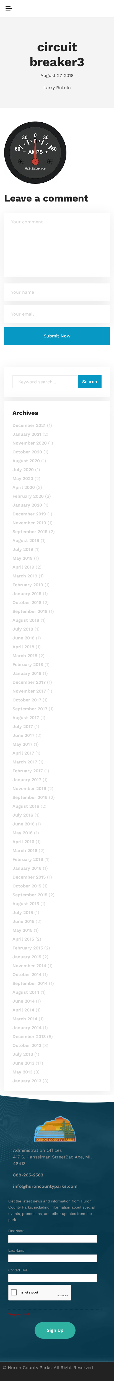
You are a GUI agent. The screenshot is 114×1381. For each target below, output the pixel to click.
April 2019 (23, 567)
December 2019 (29, 514)
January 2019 (27, 593)
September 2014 (30, 983)
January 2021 (26, 434)
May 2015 (22, 930)
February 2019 (27, 584)
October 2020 (27, 452)
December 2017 (29, 682)
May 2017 (22, 744)
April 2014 (23, 1010)
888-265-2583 (28, 1175)
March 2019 (24, 576)
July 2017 (22, 726)
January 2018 (27, 673)
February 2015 (27, 948)
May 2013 (22, 1072)
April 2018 (23, 646)
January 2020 (27, 505)
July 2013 (22, 1054)
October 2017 (26, 700)
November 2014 (29, 965)
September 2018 (30, 611)
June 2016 (23, 824)
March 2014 (24, 1018)
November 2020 (29, 443)
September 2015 (29, 894)
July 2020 (23, 469)
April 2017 (23, 753)
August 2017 (25, 717)
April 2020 (23, 487)
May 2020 (22, 478)
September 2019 (30, 531)
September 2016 (30, 797)
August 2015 (25, 903)
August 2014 (25, 992)
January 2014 (27, 1027)
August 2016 (25, 806)
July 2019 (22, 549)
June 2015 (23, 921)
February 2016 (27, 859)
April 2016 (23, 841)
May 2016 (22, 832)
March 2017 (24, 762)
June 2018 (23, 638)
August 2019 (25, 540)
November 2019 (29, 522)
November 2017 (29, 691)
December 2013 (29, 1036)
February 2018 (27, 664)
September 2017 (29, 708)
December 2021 (29, 425)
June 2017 (23, 735)
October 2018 (27, 602)
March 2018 (24, 655)
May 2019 (22, 558)
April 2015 (23, 939)
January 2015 (26, 956)
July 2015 (22, 912)
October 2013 (26, 1045)
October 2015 (26, 886)
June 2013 (23, 1063)
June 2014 (23, 1001)
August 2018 (25, 620)
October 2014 (27, 974)
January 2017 (26, 779)
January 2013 (26, 1080)
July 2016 (22, 815)
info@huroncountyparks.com (45, 1186)
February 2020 (28, 496)
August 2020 (26, 460)
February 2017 (27, 770)
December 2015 (29, 877)
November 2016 (29, 788)
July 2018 (22, 629)
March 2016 (24, 850)
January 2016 (27, 868)
